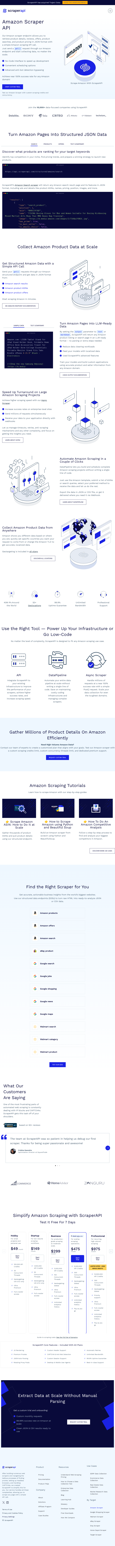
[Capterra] (10, 1125)
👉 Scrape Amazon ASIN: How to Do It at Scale (19, 824)
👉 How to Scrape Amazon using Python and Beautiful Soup (57, 824)
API (19, 675)
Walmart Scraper (96, 1517)
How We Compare (68, 1517)
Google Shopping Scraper (100, 1512)
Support (41, 1511)
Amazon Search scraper (26, 185)
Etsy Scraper (95, 1526)
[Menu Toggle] (110, 10)
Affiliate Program (44, 1506)
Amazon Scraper (96, 1508)
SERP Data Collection (98, 1474)
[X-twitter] (3, 1502)
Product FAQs (43, 1484)
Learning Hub (66, 1499)
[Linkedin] (7, 1502)
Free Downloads (67, 1513)
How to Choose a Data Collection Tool (69, 1483)
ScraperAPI (9, 1520)
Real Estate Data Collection (96, 1486)
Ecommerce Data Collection (96, 1479)
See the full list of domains (66, 1337)
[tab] (34, 144)
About (40, 1497)
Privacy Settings (8, 1517)
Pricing (41, 1475)
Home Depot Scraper (98, 1530)
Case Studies (43, 1515)
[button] (108, 1148)
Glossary (64, 1504)
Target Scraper (96, 1535)
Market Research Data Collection (98, 1493)
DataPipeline (57, 675)
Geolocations (34, 605)
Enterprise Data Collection (67, 1489)
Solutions (41, 1502)
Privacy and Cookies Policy (12, 1513)
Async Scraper (96, 675)
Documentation (44, 1479)
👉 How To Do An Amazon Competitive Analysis (96, 824)
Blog (62, 1495)
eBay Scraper (95, 1521)
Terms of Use (7, 1509)
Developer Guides (67, 1508)
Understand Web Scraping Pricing (71, 1476)
